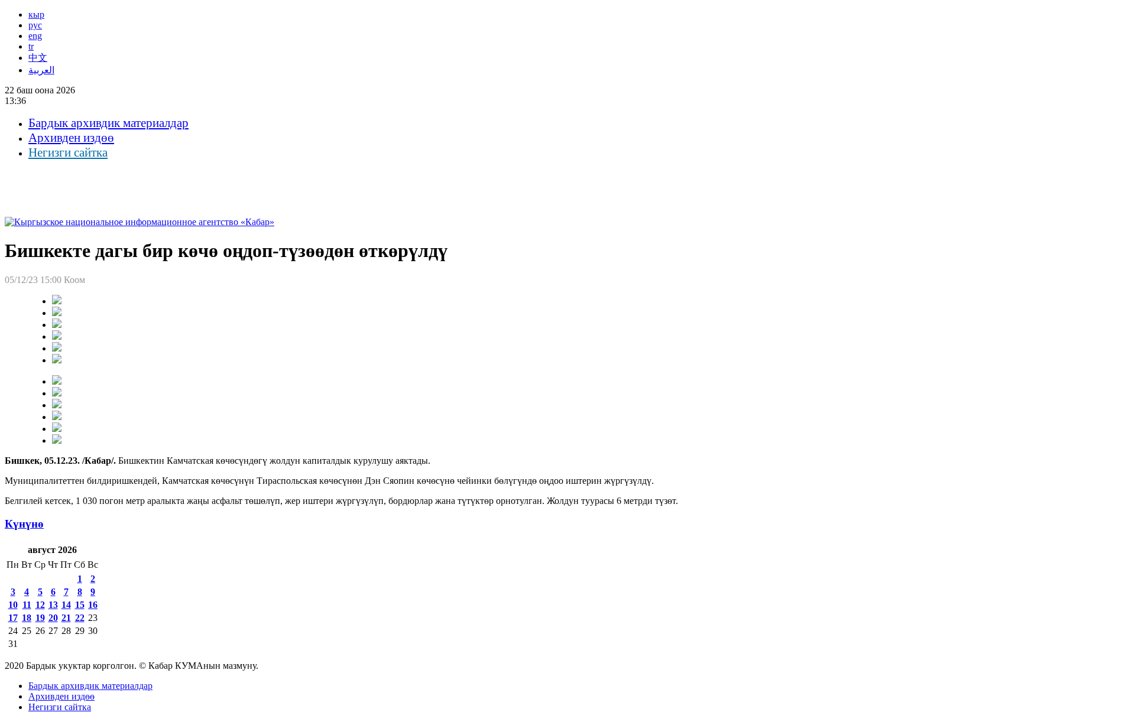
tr (31, 46)
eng (35, 36)
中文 (37, 58)
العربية (41, 70)
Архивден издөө (71, 138)
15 (80, 605)
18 (26, 618)
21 (66, 618)
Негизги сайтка (68, 152)
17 (13, 618)
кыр (36, 14)
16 (93, 605)
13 (53, 605)
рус (35, 25)
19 (40, 618)
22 (80, 618)
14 (66, 605)
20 (53, 618)
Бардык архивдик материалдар (108, 123)
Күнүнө (24, 524)
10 (13, 605)
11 (26, 605)
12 (40, 605)
